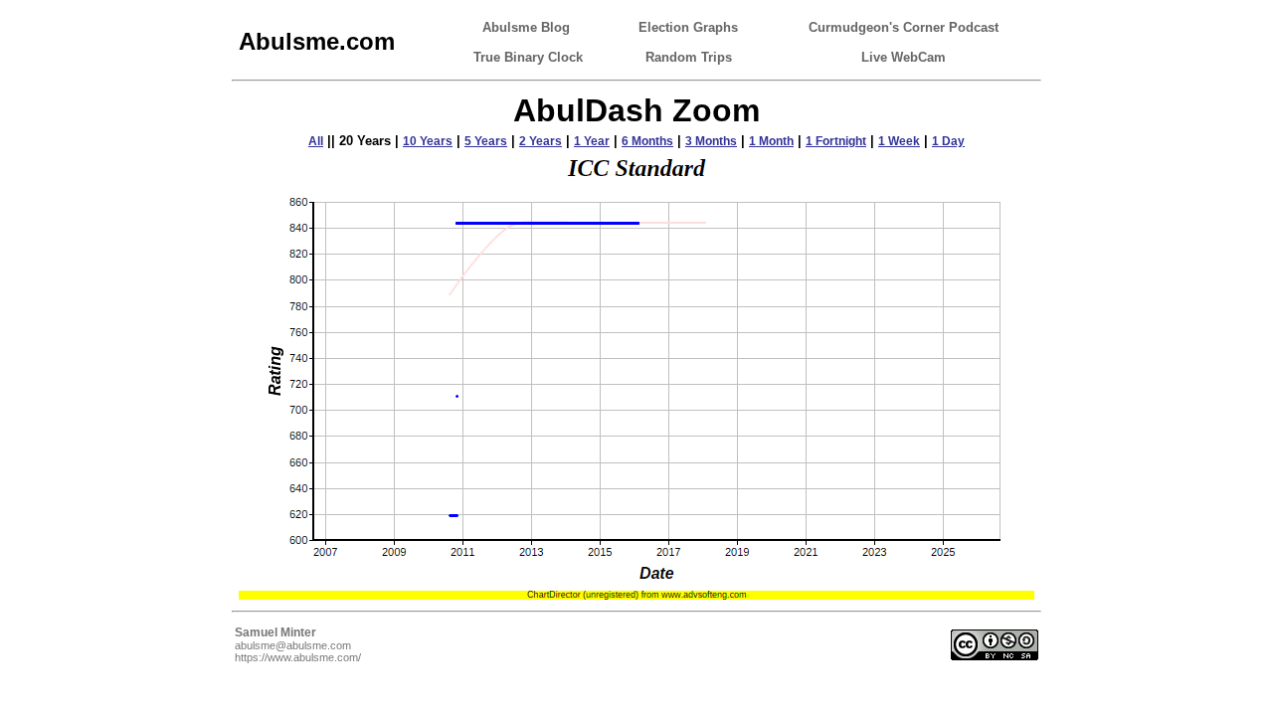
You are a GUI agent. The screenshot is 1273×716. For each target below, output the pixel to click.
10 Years (428, 141)
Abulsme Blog (526, 27)
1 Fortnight (836, 141)
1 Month (771, 141)
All (315, 141)
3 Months (711, 141)
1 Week (899, 141)
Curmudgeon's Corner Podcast (904, 27)
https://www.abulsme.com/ (298, 657)
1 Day (948, 141)
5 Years (485, 141)
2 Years (540, 141)
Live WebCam (903, 57)
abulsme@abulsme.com (293, 645)
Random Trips (688, 57)
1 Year (592, 141)
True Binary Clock (528, 57)
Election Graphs (688, 27)
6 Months (647, 141)
